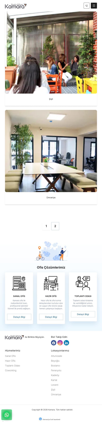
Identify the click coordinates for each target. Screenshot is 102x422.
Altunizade (56, 356)
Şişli (53, 389)
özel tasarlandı (55, 419)
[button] (94, 6)
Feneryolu (56, 370)
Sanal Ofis (10, 356)
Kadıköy (55, 375)
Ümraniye (56, 394)
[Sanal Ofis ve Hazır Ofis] (16, 6)
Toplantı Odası (12, 365)
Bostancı (55, 365)
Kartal (54, 380)
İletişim (7, 415)
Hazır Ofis (10, 360)
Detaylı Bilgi (19, 317)
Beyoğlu (55, 360)
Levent (54, 385)
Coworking (10, 370)
